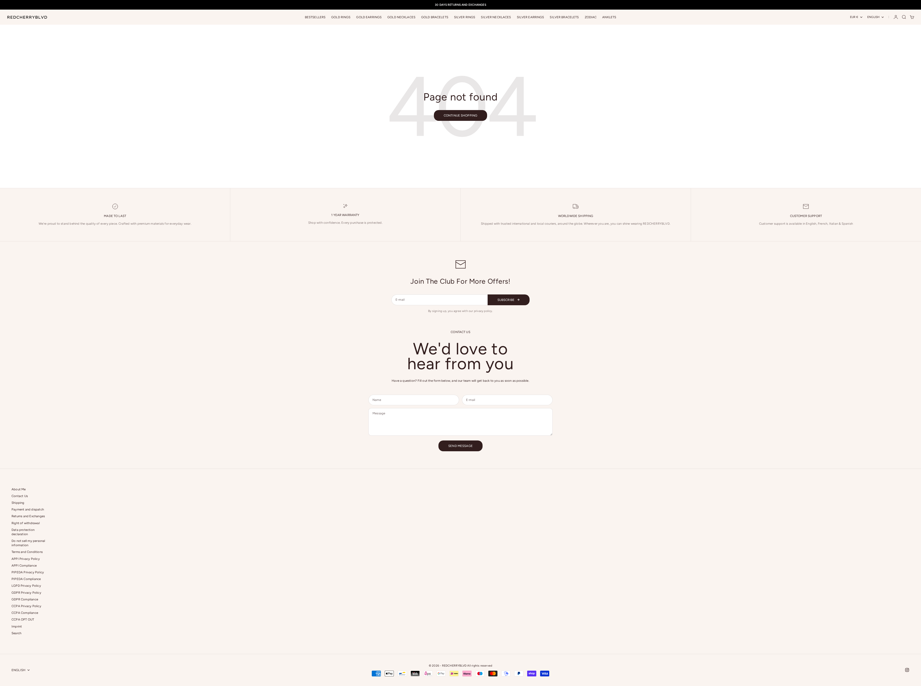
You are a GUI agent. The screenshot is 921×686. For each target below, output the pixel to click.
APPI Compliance (24, 565)
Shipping (18, 502)
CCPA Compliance (25, 613)
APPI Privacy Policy (26, 559)
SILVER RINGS (464, 17)
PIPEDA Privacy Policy (28, 572)
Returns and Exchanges (28, 516)
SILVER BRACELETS (564, 17)
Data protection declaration (23, 532)
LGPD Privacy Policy (26, 585)
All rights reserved (479, 665)
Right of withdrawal (26, 523)
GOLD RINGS (340, 17)
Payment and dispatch (28, 509)
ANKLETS (609, 17)
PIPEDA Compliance (26, 579)
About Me (19, 489)
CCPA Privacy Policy (26, 606)
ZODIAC (591, 17)
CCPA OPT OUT (23, 619)
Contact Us (20, 496)
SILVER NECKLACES (496, 17)
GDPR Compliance (25, 599)
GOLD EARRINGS (369, 17)
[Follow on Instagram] (907, 670)
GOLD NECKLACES (401, 17)
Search (16, 633)
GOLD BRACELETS (434, 17)
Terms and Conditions (27, 552)
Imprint (17, 626)
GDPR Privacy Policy (26, 592)
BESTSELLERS (315, 17)
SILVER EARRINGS (530, 17)
